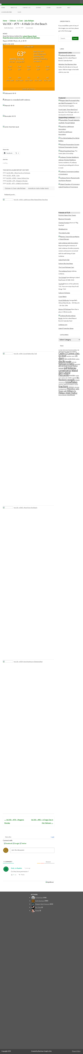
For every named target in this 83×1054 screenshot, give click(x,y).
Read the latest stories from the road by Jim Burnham (21, 38)
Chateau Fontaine (64, 223)
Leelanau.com (63, 325)
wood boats (71, 395)
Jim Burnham (39, 897)
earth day (74, 362)
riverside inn (32, 188)
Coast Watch (63, 297)
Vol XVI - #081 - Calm (13, 175)
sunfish (76, 384)
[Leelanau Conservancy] (66, 171)
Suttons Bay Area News (66, 263)
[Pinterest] (76, 2)
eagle (68, 361)
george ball (77, 364)
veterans (71, 387)
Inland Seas (70, 151)
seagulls (71, 379)
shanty (77, 380)
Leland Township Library (66, 328)
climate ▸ (28, 89)
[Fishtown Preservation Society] (69, 144)
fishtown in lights (66, 363)
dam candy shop (69, 359)
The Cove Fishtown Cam (66, 267)
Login (52, 837)
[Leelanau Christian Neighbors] (68, 157)
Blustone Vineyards (65, 219)
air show (60, 350)
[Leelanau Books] (64, 55)
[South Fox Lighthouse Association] (69, 129)
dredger (77, 359)
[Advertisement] (69, 86)
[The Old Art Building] (65, 138)
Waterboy (71, 389)
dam (61, 358)
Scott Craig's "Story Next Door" (68, 109)
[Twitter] (68, 2)
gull (65, 367)
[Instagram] (74, 2)
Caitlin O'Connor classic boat (69, 354)
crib (76, 356)
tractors (63, 386)
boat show (69, 351)
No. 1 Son (38, 907)
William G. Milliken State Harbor (68, 392)
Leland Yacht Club (64, 260)
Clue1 (19, 12)
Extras (38, 7)
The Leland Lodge (64, 233)
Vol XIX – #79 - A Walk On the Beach (17, 183)
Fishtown (13, 21)
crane (73, 356)
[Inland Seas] (63, 151)
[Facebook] (70, 2)
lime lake (72, 375)
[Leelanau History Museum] (67, 178)
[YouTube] (72, 2)
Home (3, 7)
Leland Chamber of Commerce (68, 187)
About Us (14, 7)
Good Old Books (64, 300)
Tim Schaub (62, 277)
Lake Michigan (29, 21)
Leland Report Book (30, 36)
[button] (8, 843)
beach (47, 188)
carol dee (69, 356)
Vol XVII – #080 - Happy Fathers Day (17, 178)
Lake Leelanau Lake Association (68, 243)
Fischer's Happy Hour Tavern (67, 215)
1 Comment (29, 28)
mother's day (64, 377)
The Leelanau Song (65, 271)
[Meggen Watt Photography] (68, 100)
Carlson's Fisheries (64, 293)
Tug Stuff (61, 284)
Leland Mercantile (64, 374)
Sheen (37, 910)
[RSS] (78, 2)
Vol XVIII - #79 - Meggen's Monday (17, 181)
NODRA (70, 377)
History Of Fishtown (65, 309)
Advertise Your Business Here (68, 64)
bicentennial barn (72, 350)
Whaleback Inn (63, 229)
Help (68, 7)
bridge (42, 188)
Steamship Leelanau (69, 384)
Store (49, 7)
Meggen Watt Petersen (42, 904)
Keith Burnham (8, 28)
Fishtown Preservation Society (68, 147)
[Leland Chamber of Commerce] (69, 184)
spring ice (61, 384)
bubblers (74, 351)
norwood (74, 377)
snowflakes (71, 382)
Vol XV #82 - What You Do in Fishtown (18, 173)
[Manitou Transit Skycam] (67, 237)
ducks (38, 188)
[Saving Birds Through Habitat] (68, 120)
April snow (65, 350)
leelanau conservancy (67, 369)
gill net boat (63, 366)
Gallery (59, 7)
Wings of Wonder (63, 395)
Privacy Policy (76, 1051)
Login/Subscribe (6, 12)
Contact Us (26, 7)
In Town (20, 21)
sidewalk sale (62, 382)
